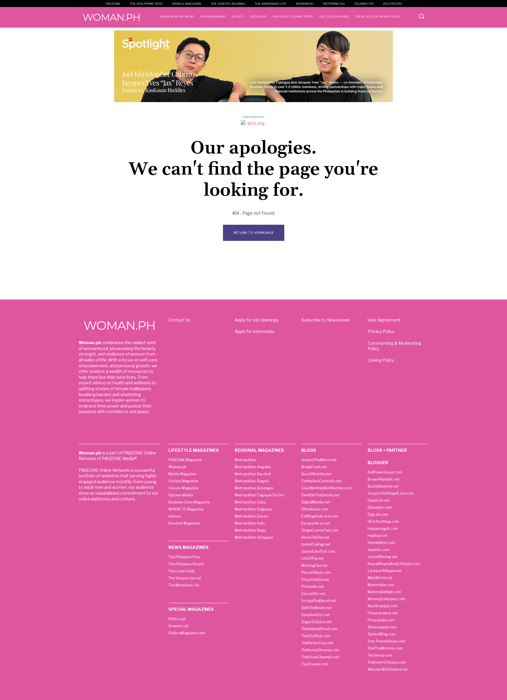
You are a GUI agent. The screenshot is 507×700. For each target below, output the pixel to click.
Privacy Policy (381, 331)
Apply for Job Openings (257, 319)
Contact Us (179, 319)
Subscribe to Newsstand (325, 319)
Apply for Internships (255, 331)
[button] (421, 16)
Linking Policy (381, 360)
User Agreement (384, 319)
